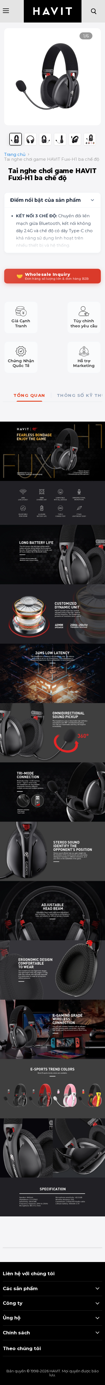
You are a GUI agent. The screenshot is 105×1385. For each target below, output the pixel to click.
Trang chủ (14, 154)
